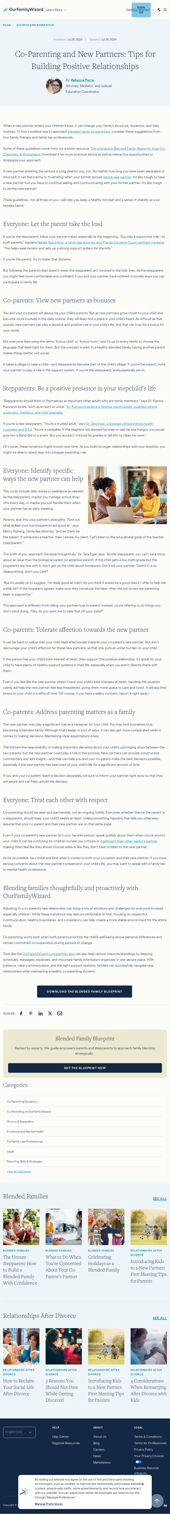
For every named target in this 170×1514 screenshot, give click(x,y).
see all (160, 1198)
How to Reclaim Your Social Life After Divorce (18, 1387)
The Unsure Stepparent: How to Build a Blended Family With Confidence (20, 1270)
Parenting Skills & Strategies (24, 1161)
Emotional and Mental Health (25, 1131)
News (97, 1456)
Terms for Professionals (150, 1443)
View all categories (19, 1171)
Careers (98, 1449)
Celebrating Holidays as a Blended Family (103, 1263)
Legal (10, 1151)
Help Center (60, 1436)
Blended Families (16, 1250)
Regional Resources (66, 1443)
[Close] (142, 1484)
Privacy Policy (143, 1449)
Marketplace (101, 1462)
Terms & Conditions (148, 1436)
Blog (96, 1443)
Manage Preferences (49, 1503)
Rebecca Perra (82, 80)
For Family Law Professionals (25, 1141)
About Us (99, 1436)
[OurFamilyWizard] (23, 9)
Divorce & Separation (20, 1121)
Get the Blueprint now (85, 1068)
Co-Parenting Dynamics (22, 1101)
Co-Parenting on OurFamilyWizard (29, 1111)
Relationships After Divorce (146, 1252)
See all (160, 1318)
